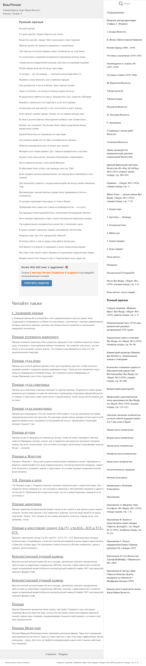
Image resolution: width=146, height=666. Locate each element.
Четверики (112, 264)
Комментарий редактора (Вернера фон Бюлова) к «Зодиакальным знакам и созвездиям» (123, 356)
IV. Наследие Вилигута (118, 114)
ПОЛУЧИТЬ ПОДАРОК (36, 283)
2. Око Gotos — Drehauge (119, 217)
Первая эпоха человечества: (120, 429)
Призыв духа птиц (26, 360)
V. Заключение (114, 122)
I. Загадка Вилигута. (117, 31)
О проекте (51, 654)
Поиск (124, 3)
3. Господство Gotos (116, 224)
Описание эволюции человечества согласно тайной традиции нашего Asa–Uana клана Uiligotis (124, 418)
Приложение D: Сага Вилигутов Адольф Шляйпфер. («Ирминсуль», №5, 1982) (124, 559)
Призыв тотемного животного (35, 336)
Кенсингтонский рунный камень (37, 556)
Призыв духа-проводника (32, 408)
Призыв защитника (27, 504)
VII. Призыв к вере (27, 480)
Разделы (63, 654)
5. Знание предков (115, 240)
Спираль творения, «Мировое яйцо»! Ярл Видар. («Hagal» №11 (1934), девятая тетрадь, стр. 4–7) (123, 311)
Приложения (113, 496)
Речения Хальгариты (117, 477)
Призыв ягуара (23, 432)
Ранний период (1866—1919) (121, 47)
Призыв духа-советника (30, 384)
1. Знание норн (114, 209)
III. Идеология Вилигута (119, 82)
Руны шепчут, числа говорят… (122, 292)
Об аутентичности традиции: (121, 469)
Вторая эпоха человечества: (120, 437)
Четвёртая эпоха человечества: (122, 453)
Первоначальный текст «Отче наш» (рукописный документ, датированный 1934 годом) (124, 326)
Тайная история (114, 98)
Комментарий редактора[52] (120, 388)
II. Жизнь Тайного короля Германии (124, 39)
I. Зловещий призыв (27, 312)
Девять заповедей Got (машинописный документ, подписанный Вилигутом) (120, 153)
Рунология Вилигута (117, 106)
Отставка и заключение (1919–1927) (124, 55)
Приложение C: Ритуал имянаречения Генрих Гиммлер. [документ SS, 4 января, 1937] (122, 544)
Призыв (18, 604)
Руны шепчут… (114, 256)
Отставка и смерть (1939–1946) (122, 74)
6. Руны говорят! (115, 248)
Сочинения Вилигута (117, 141)
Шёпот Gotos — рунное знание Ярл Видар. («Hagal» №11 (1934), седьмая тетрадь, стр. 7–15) (124, 198)
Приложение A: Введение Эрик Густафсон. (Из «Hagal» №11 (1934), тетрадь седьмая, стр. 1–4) (124, 508)
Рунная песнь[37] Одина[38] (120, 272)
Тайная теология (115, 90)
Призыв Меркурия (26, 627)
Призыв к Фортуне (26, 456)
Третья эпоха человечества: (120, 445)
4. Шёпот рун (113, 232)
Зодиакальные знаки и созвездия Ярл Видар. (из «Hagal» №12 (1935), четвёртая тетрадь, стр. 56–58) (124, 341)
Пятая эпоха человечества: (120, 461)
